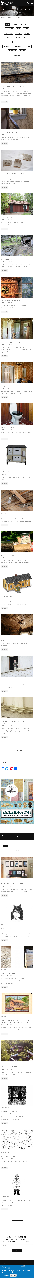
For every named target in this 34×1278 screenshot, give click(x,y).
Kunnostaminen (10, 17)
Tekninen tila (6, 218)
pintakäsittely (18, 42)
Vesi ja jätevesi (7, 259)
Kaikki (7, 24)
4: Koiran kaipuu (7, 928)
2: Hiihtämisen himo (8, 1156)
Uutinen (17, 850)
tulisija (28, 46)
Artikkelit (18, 17)
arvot (15, 24)
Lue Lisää (4, 102)
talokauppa (7, 46)
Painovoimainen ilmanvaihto (12, 301)
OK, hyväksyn (5, 1275)
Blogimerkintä (15, 846)
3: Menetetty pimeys (9, 1111)
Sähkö (3, 514)
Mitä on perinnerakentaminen (13, 342)
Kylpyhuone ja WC (8, 427)
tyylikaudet (12, 51)
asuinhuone (24, 24)
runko (27, 42)
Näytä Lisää (17, 750)
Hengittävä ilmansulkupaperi (13, 174)
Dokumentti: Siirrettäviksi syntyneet (16, 1067)
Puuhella (5, 469)
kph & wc (9, 37)
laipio (18, 37)
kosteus (27, 33)
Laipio (3, 638)
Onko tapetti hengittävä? (11, 132)
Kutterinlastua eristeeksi (12, 973)
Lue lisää (4, 895)
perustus (7, 42)
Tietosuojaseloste (12, 1272)
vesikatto (22, 51)
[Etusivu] (6, 3)
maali (25, 37)
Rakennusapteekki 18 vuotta (12, 884)
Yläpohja (5, 680)
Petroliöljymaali (8, 555)
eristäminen (9, 29)
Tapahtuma (27, 846)
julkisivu (18, 33)
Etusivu (3, 17)
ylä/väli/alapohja (17, 55)
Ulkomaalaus (6, 597)
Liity (17, 1250)
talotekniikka (18, 46)
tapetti (4, 386)
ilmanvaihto (8, 33)
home (18, 29)
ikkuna (26, 29)
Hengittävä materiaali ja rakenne (14, 86)
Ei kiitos (13, 1275)
